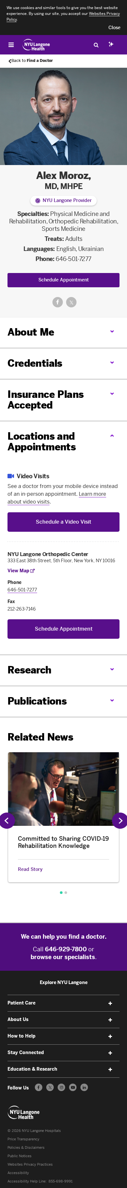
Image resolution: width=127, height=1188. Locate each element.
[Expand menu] (110, 1003)
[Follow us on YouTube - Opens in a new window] (73, 1087)
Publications (36, 701)
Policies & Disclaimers (26, 1148)
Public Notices (19, 1156)
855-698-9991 (61, 1181)
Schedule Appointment (63, 280)
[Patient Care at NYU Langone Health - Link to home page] (36, 44)
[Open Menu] (11, 44)
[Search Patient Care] (96, 45)
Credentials (34, 363)
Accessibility (18, 1173)
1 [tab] (61, 892)
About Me (30, 332)
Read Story (30, 870)
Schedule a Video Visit (63, 522)
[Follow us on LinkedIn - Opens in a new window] (84, 1087)
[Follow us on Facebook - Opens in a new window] (38, 1087)
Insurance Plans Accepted (45, 400)
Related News (40, 737)
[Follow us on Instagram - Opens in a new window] (61, 1087)
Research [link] (29, 670)
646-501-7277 (74, 259)
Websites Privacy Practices (30, 1164)
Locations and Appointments (41, 442)
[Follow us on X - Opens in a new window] (50, 1087)
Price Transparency (23, 1139)
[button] (114, 28)
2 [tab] (65, 892)
